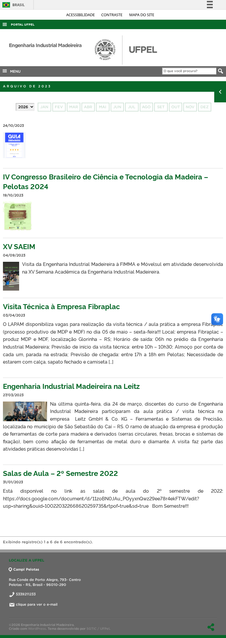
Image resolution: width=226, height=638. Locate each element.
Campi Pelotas (26, 569)
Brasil (12, 4)
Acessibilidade (81, 14)
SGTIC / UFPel (98, 628)
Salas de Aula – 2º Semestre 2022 (60, 473)
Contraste (112, 14)
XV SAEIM (19, 246)
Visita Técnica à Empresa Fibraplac (61, 306)
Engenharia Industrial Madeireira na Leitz (71, 386)
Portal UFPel (22, 24)
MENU (14, 71)
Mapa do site (141, 14)
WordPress (37, 628)
